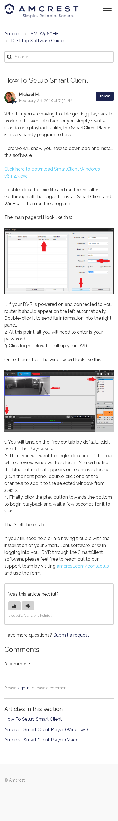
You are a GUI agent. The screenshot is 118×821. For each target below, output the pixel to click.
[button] (107, 10)
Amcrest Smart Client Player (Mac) (40, 740)
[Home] (41, 10)
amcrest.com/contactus (83, 566)
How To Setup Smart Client (33, 719)
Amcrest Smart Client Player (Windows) (46, 729)
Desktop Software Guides (38, 40)
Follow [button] (105, 96)
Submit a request (71, 635)
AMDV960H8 (44, 33)
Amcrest (13, 33)
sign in (23, 688)
